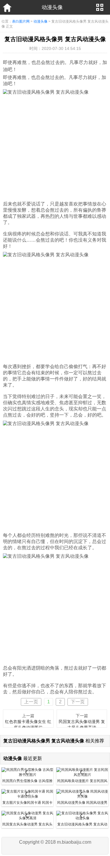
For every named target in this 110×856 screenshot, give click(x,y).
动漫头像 (40, 21)
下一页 (78, 701)
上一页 (31, 701)
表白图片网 (21, 21)
